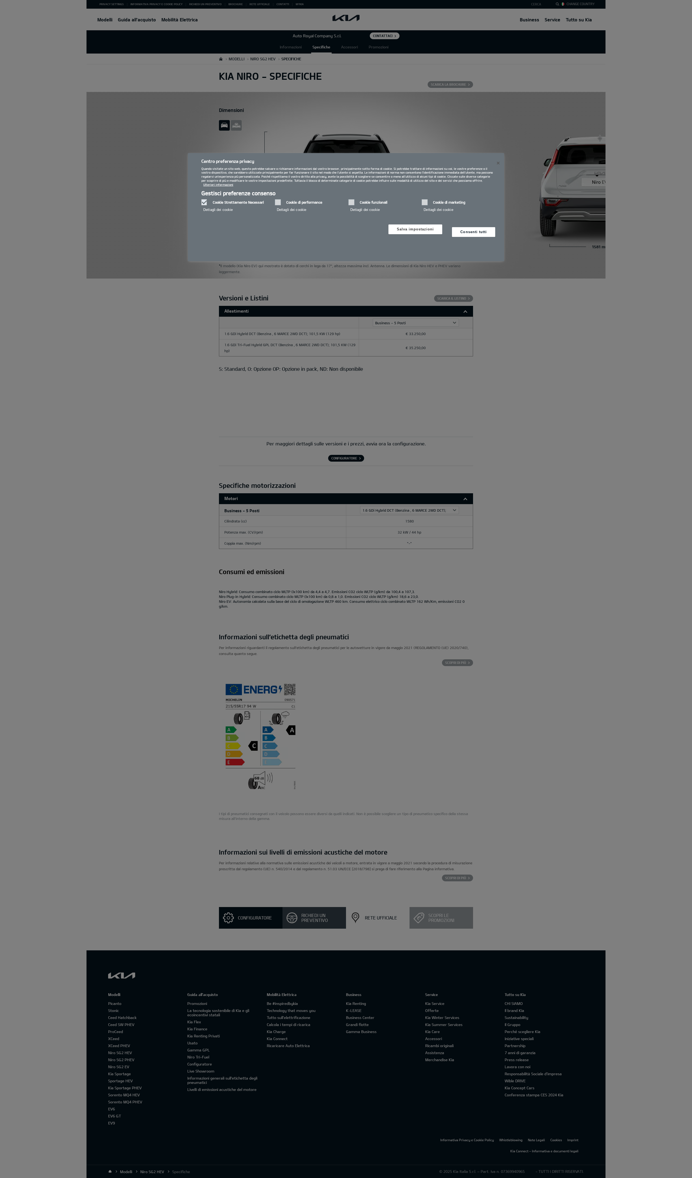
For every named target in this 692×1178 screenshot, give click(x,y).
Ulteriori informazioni (218, 184)
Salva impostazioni (415, 229)
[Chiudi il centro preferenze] (498, 163)
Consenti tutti (473, 232)
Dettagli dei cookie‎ (218, 210)
